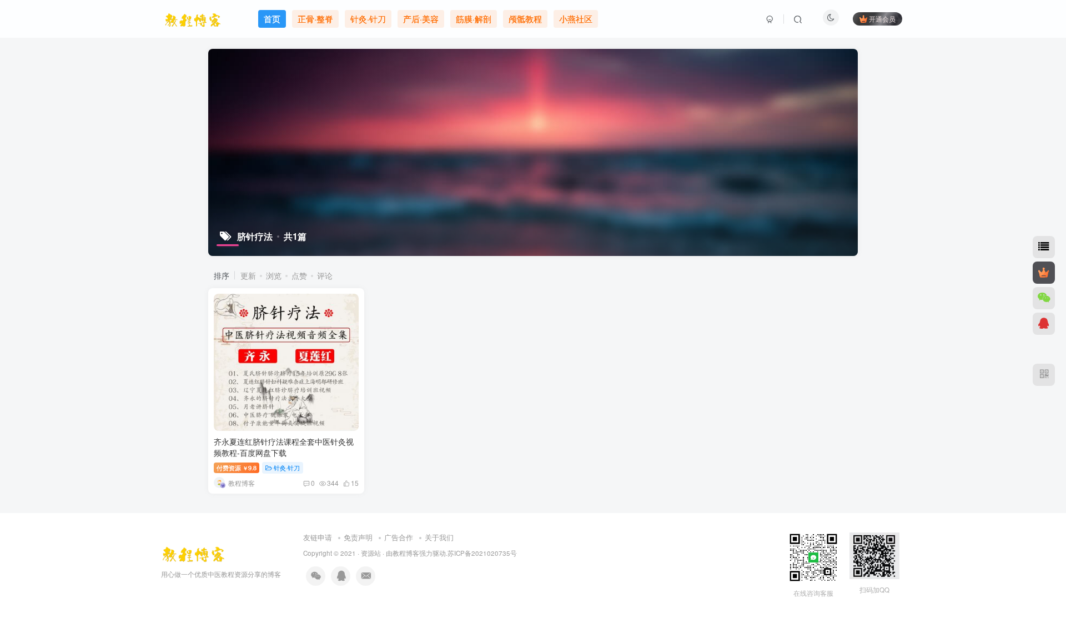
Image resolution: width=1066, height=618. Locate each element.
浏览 (273, 275)
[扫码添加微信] (1044, 298)
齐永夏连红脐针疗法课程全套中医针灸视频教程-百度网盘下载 (284, 447)
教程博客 (406, 553)
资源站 (371, 553)
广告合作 (398, 537)
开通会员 (882, 18)
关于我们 (439, 537)
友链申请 (317, 537)
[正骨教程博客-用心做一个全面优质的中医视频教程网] (193, 552)
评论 (325, 275)
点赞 (299, 275)
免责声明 (358, 537)
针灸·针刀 (287, 467)
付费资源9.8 (237, 467)
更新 (248, 275)
